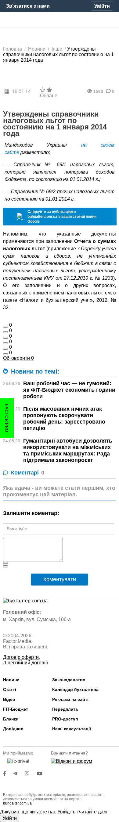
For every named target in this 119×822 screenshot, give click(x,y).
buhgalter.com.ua (17, 803)
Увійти (9, 818)
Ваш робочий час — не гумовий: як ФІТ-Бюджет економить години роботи (69, 389)
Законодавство (68, 679)
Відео (9, 699)
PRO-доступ (65, 718)
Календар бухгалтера (75, 689)
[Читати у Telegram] (19, 773)
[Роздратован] (5, 349)
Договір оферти (21, 657)
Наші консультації (71, 728)
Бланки (11, 718)
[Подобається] (5, 327)
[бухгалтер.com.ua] (59, 20)
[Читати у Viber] (31, 773)
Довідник (13, 728)
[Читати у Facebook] (8, 773)
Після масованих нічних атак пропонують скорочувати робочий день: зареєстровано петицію (64, 418)
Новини (11, 679)
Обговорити (18, 358)
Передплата (65, 709)
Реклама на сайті (70, 699)
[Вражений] (5, 338)
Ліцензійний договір (25, 662)
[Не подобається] (5, 354)
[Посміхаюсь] (5, 332)
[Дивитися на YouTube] (43, 773)
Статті (9, 689)
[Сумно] (5, 343)
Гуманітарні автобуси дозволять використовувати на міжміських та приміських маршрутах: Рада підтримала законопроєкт (67, 450)
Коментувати (59, 579)
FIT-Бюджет (15, 709)
